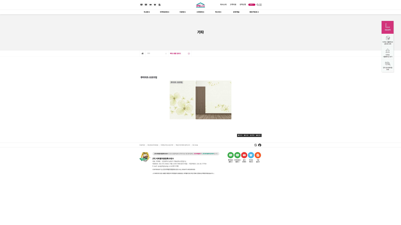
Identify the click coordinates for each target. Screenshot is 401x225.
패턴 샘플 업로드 (175, 53)
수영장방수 (200, 12)
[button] (240, 135)
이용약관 (142, 145)
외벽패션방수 (164, 12)
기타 (148, 53)
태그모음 (195, 145)
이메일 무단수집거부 (167, 145)
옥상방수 (147, 12)
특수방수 (218, 12)
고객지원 (233, 5)
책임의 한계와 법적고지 (183, 145)
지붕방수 (183, 12)
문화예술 (236, 12)
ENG (251, 5)
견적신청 (243, 5)
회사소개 (223, 5)
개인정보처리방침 (152, 145)
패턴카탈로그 (254, 12)
